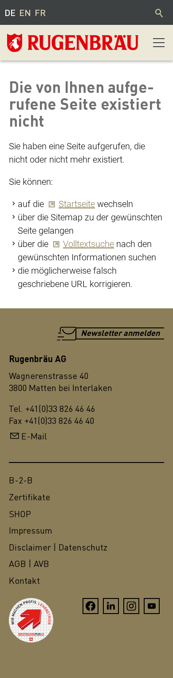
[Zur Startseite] (51, 42)
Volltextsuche (88, 244)
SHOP (20, 513)
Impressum (30, 530)
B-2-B (21, 480)
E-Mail (34, 436)
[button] (159, 43)
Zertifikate (29, 497)
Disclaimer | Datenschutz (58, 547)
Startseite (77, 204)
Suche (159, 12)
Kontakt (24, 580)
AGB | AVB (29, 563)
